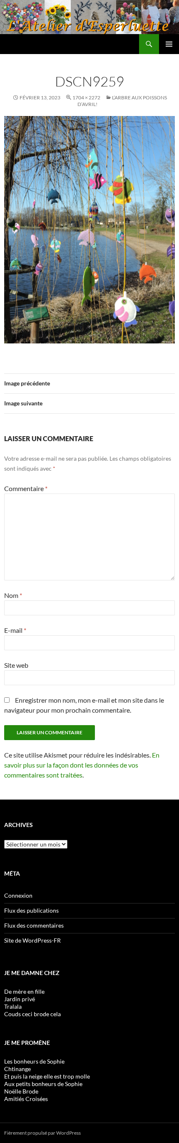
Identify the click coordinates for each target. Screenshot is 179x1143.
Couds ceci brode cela (32, 1013)
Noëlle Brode (21, 1091)
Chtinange (17, 1068)
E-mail (15, 630)
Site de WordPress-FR (32, 940)
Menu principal (169, 44)
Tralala (13, 1006)
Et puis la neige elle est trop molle (47, 1076)
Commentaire (25, 488)
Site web (16, 665)
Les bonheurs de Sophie (34, 1061)
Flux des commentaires (34, 925)
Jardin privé (19, 998)
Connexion (18, 895)
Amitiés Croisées (26, 1098)
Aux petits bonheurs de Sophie (43, 1083)
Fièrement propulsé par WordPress (42, 1133)
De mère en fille (24, 991)
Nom (13, 595)
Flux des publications (31, 910)
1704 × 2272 (86, 97)
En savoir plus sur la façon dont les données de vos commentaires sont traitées (81, 765)
